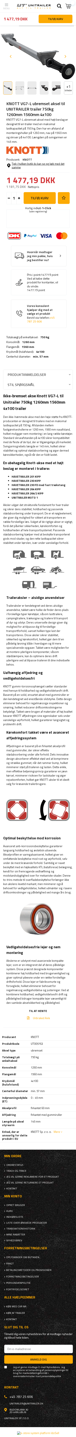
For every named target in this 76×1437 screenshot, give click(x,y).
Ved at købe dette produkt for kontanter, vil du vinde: (42, 282)
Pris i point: (34, 275)
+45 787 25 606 (41, 319)
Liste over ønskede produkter (26, 1223)
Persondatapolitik (18, 1283)
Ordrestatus (14, 1165)
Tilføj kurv (40, 198)
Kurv (9, 1211)
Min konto (13, 1196)
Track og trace (16, 1171)
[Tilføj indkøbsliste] (64, 198)
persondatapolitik (51, 1376)
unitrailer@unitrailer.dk (26, 1403)
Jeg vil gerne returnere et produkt (30, 1182)
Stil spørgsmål (21, 384)
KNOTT (27, 159)
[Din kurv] (68, 6)
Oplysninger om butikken (22, 1257)
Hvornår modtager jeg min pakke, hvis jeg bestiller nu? (40, 256)
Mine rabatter (15, 1234)
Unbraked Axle (41, 1018)
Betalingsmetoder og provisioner (29, 1270)
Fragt (10, 1263)
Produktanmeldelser (27, 374)
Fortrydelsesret (17, 1289)
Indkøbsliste (14, 1217)
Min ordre (13, 1156)
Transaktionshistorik (20, 1228)
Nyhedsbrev (14, 1240)
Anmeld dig (38, 1359)
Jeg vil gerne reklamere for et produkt (32, 1176)
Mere (57, 1132)
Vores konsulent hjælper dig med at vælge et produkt (41, 314)
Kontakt (11, 1188)
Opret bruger (15, 1205)
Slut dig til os (16, 1327)
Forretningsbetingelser (22, 1276)
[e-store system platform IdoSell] (38, 1433)
